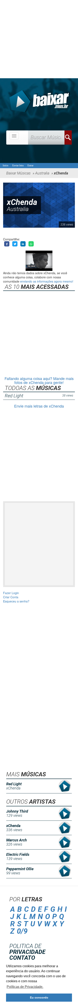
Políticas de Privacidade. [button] (25, 987)
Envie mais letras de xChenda (39, 406)
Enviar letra (18, 165)
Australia (18, 209)
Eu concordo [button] (39, 997)
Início (5, 165)
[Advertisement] (39, 39)
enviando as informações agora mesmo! (46, 281)
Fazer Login (11, 593)
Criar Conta (10, 597)
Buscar (68, 137)
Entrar (30, 165)
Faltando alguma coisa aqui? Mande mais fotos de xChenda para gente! (39, 380)
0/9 (22, 931)
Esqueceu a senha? (16, 601)
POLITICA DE (27, 949)
